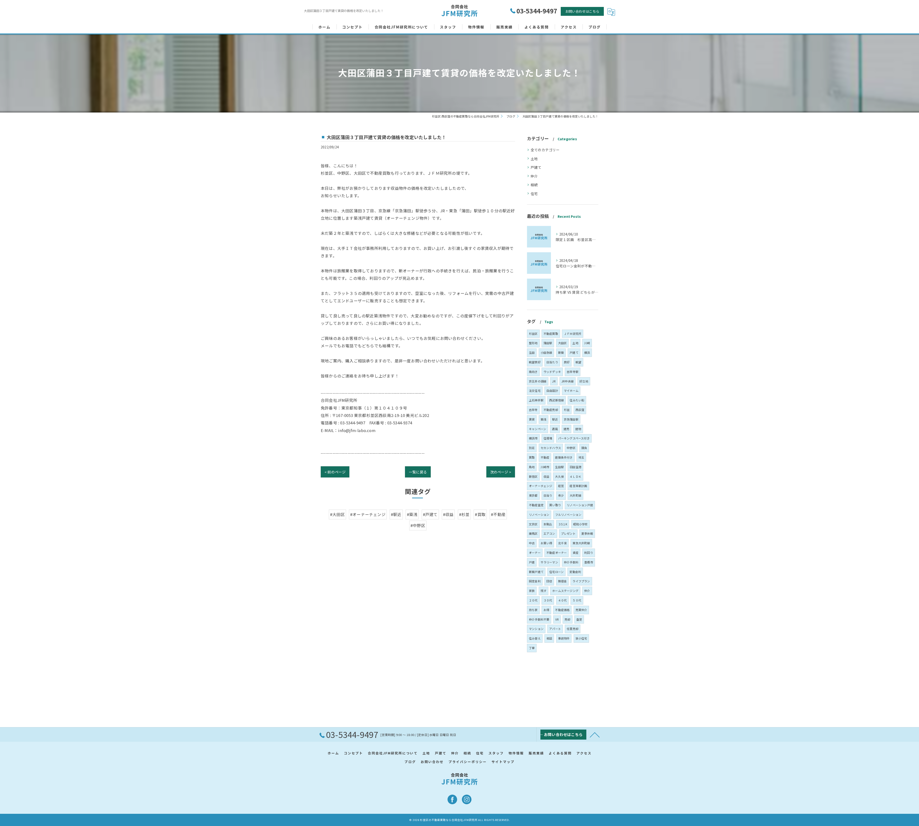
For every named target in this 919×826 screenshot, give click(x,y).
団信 (549, 581)
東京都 (533, 495)
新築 (561, 352)
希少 (561, 495)
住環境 (548, 438)
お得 (546, 610)
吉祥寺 (533, 410)
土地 (534, 158)
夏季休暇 (587, 533)
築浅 (543, 419)
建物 (578, 429)
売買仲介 (581, 610)
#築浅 (412, 514)
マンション (536, 629)
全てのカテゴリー (545, 149)
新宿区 (533, 476)
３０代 (548, 600)
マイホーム (571, 390)
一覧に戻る (418, 471)
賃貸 (532, 419)
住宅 (534, 193)
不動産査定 (536, 505)
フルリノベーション (568, 514)
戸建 (532, 562)
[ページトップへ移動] (595, 734)
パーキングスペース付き (574, 438)
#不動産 (498, 514)
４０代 (562, 600)
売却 (567, 619)
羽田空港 (575, 467)
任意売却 (572, 629)
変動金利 (575, 572)
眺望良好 (535, 362)
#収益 (448, 514)
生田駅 (559, 467)
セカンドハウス (551, 448)
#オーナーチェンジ (368, 514)
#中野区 (417, 525)
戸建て (536, 167)
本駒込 (548, 524)
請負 (584, 448)
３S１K (562, 524)
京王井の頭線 (537, 381)
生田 (532, 352)
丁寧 (532, 648)
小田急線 (546, 352)
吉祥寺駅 (572, 372)
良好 (567, 362)
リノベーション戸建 (580, 505)
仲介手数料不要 (539, 619)
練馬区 (533, 533)
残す (543, 591)
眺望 (578, 362)
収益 (546, 476)
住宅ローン (556, 572)
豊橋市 (588, 562)
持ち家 (533, 610)
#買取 (480, 514)
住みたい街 (577, 400)
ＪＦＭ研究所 (572, 334)
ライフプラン (581, 581)
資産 (575, 553)
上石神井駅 (536, 400)
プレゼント (568, 533)
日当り (548, 495)
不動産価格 (562, 610)
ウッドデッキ (552, 372)
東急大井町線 (581, 543)
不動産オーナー (556, 553)
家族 (532, 591)
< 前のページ (335, 471)
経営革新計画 (578, 486)
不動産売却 (551, 410)
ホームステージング (565, 591)
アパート (555, 629)
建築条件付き (563, 457)
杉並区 (533, 334)
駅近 (555, 419)
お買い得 (546, 543)
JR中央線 (567, 381)
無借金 (562, 581)
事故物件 (564, 638)
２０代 (533, 600)
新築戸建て (536, 572)
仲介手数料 (571, 562)
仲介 (534, 176)
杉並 (567, 410)
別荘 (532, 448)
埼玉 (581, 457)
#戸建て (430, 514)
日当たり (552, 362)
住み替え (535, 638)
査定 (579, 619)
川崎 (587, 343)
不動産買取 (551, 334)
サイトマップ (503, 761)
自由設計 (552, 390)
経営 (561, 486)
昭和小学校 (580, 524)
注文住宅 (535, 390)
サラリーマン (549, 562)
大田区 (562, 343)
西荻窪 (580, 410)
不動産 (545, 457)
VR (557, 619)
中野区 (571, 448)
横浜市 (533, 438)
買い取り (555, 505)
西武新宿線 (556, 400)
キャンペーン (537, 429)
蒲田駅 (548, 343)
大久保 (559, 476)
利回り (588, 553)
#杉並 (464, 514)
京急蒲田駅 (571, 419)
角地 (532, 467)
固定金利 (535, 581)
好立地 (583, 381)
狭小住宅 (581, 638)
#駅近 (396, 514)
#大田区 (337, 514)
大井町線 (575, 495)
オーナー (535, 553)
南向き (533, 372)
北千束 (562, 543)
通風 (555, 429)
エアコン (549, 533)
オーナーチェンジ (540, 486)
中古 (532, 543)
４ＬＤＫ (575, 476)
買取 (532, 457)
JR (553, 381)
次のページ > (500, 471)
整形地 (533, 343)
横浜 (587, 352)
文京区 (533, 524)
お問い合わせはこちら (582, 11)
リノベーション (539, 514)
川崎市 (545, 467)
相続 (534, 184)
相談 (549, 638)
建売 (566, 429)
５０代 (576, 600)
